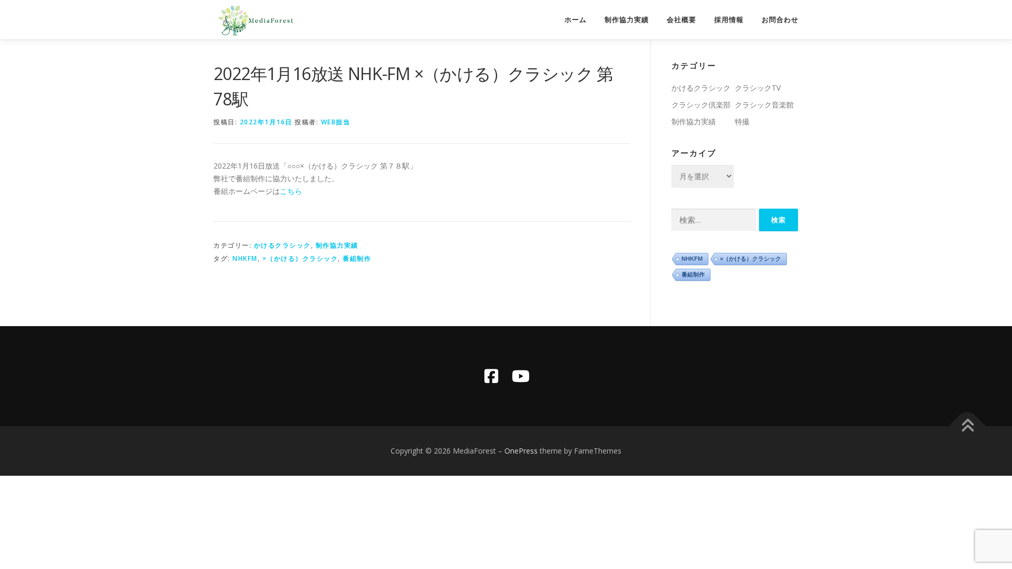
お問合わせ (780, 20)
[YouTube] (521, 376)
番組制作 (357, 258)
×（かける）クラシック (300, 258)
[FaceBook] (491, 376)
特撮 (742, 121)
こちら (291, 191)
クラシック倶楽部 (701, 105)
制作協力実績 (627, 20)
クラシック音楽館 (764, 105)
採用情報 (729, 20)
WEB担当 (336, 121)
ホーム (576, 20)
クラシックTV (758, 88)
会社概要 (681, 20)
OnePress (521, 451)
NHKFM (245, 258)
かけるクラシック (282, 245)
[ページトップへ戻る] (967, 426)
